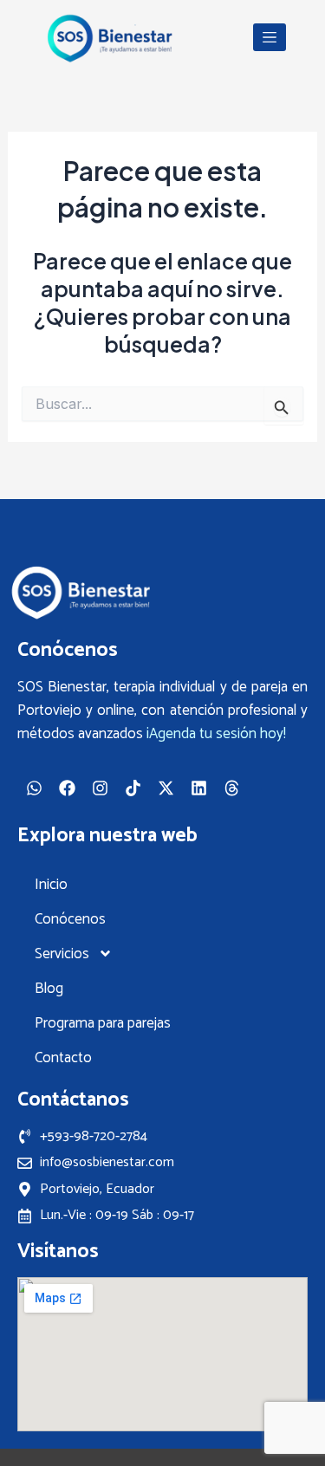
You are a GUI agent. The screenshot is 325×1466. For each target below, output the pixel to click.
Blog (49, 988)
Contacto (63, 1058)
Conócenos (70, 919)
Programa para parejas (103, 1023)
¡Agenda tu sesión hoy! (216, 734)
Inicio (51, 884)
